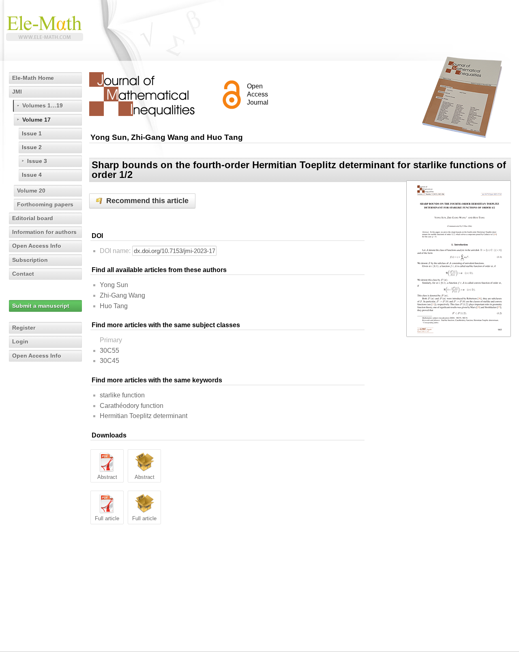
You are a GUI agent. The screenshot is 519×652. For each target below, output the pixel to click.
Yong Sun (114, 284)
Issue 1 (32, 133)
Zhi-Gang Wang (122, 295)
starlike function (122, 395)
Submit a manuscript (40, 305)
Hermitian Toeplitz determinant (143, 415)
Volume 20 (31, 190)
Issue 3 (37, 161)
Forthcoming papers (45, 204)
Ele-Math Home (33, 78)
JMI (17, 91)
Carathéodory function (131, 405)
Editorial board (32, 218)
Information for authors (44, 232)
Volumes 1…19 (42, 105)
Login (20, 341)
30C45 (109, 360)
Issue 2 (32, 147)
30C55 (109, 350)
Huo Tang (114, 305)
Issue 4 (32, 175)
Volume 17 (36, 119)
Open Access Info (36, 245)
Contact (23, 273)
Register (23, 327)
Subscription (30, 260)
